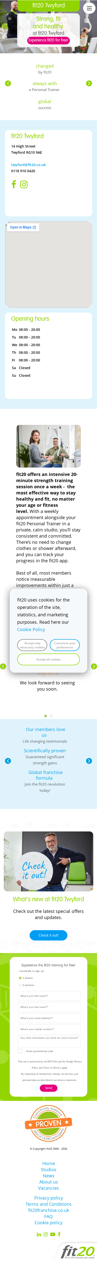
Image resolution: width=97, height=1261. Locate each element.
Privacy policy (48, 1198)
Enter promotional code (39, 1051)
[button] (8, 83)
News (48, 1176)
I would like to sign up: (32, 971)
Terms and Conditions (49, 1204)
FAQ (48, 1216)
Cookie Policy (31, 629)
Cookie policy (48, 1222)
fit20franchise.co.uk (48, 1210)
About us (48, 1182)
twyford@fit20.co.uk (28, 164)
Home (48, 1163)
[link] (48, 428)
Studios (48, 1169)
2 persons (28, 985)
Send (48, 1088)
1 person (28, 978)
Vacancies (48, 1188)
